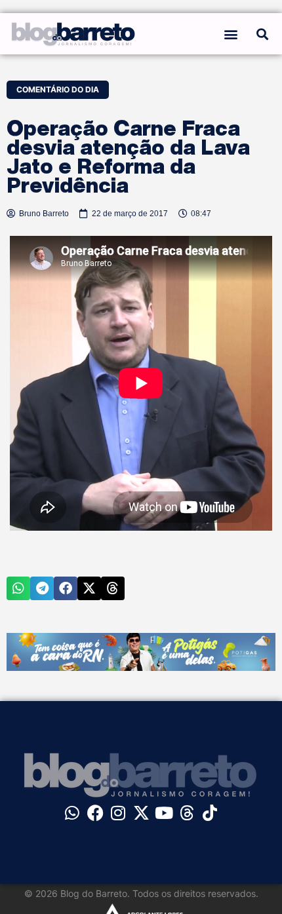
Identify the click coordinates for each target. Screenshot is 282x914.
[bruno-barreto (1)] (141, 667)
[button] (231, 34)
